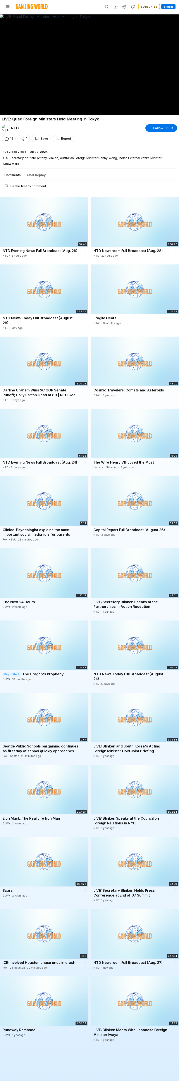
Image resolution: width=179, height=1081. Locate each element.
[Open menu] (8, 6)
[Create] (115, 6)
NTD (15, 128)
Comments (12, 175)
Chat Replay (36, 175)
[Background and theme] (133, 6)
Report (66, 138)
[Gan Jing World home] (32, 6)
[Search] (107, 6)
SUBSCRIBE (149, 6)
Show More (11, 163)
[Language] (124, 6)
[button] (89, 158)
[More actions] (85, 251)
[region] (89, 64)
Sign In (168, 6)
